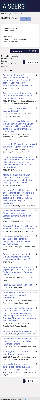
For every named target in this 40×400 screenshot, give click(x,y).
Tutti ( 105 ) (31, 51)
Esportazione (17, 51)
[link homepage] (14, 7)
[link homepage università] (8, 18)
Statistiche (25, 18)
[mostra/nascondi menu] (38, 18)
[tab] (5, 70)
